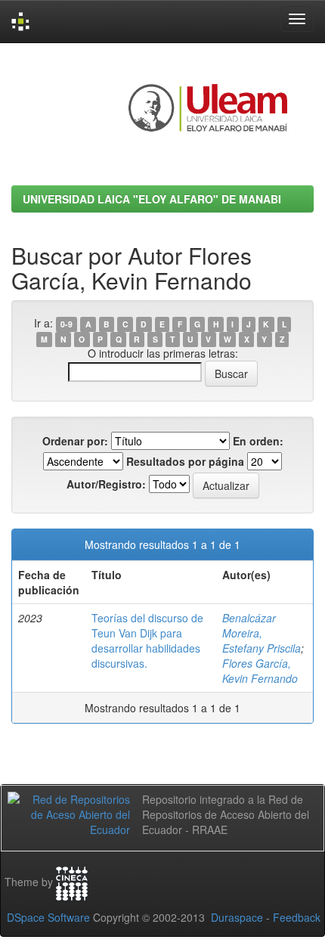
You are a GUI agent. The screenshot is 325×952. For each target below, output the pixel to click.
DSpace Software (48, 917)
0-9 (66, 324)
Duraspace (237, 917)
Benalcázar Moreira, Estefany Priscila (261, 633)
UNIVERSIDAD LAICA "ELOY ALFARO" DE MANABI (152, 198)
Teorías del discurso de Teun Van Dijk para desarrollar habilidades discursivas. (147, 640)
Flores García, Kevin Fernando (260, 671)
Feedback (296, 917)
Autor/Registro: (106, 484)
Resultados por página (185, 461)
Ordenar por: (75, 440)
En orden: (258, 440)
